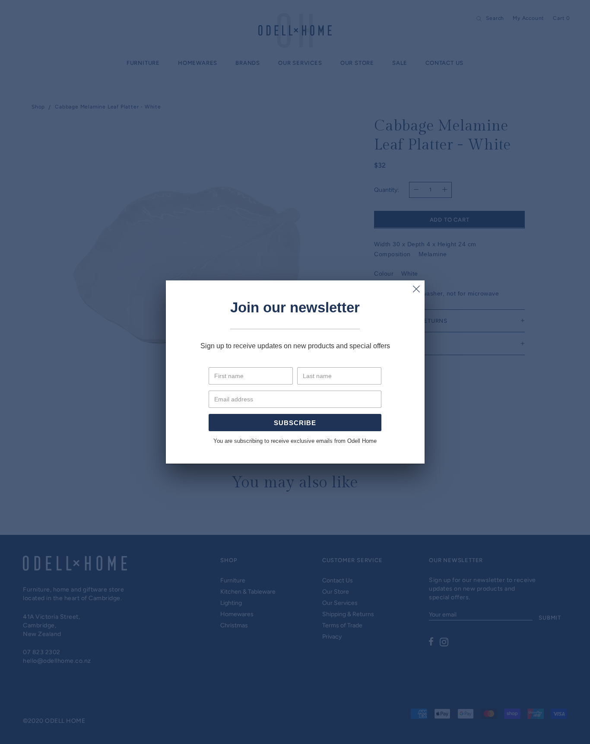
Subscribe (295, 422)
